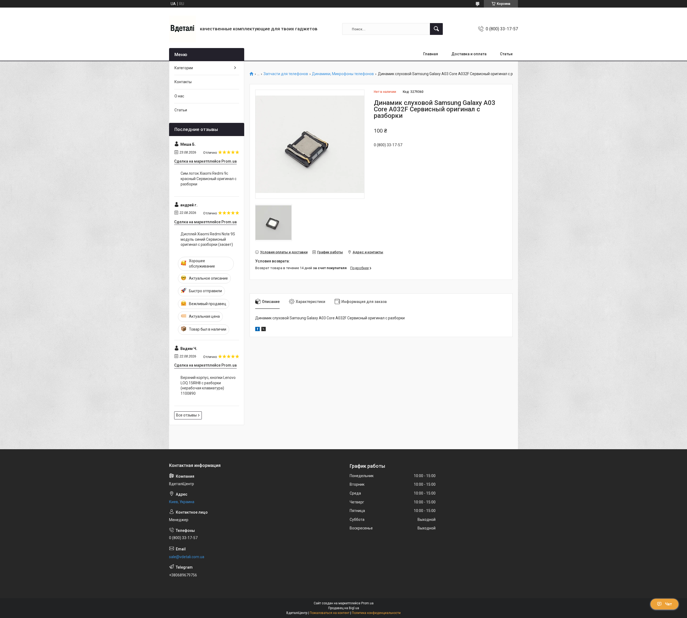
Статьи (506, 54)
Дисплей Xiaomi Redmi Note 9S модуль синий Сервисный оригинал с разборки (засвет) (208, 239)
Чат (668, 604)
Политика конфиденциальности (376, 613)
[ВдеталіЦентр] (182, 29)
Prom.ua (367, 603)
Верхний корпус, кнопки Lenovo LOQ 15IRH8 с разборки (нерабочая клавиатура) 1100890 (208, 385)
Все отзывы (186, 415)
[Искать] (436, 29)
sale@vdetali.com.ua (186, 557)
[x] (263, 330)
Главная (430, 54)
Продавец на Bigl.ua (343, 608)
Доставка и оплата (469, 54)
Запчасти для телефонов (286, 74)
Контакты (183, 82)
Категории (183, 68)
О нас (179, 96)
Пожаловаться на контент (329, 613)
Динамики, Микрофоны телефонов (343, 74)
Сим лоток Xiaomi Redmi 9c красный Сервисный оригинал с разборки (208, 178)
